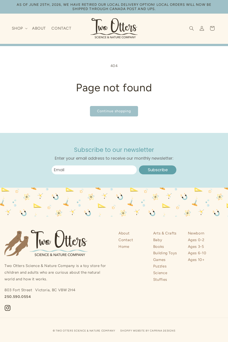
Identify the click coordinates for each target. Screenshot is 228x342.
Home (123, 246)
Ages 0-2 (196, 240)
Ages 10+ (196, 259)
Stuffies (160, 279)
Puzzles (160, 266)
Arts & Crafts (165, 233)
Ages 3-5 (196, 246)
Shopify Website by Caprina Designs (147, 330)
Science (160, 273)
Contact (125, 240)
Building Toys (165, 253)
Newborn (196, 233)
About (123, 233)
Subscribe (158, 170)
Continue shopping (114, 111)
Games (159, 259)
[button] (19, 28)
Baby (157, 240)
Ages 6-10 (197, 253)
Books (158, 246)
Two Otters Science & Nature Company (85, 330)
